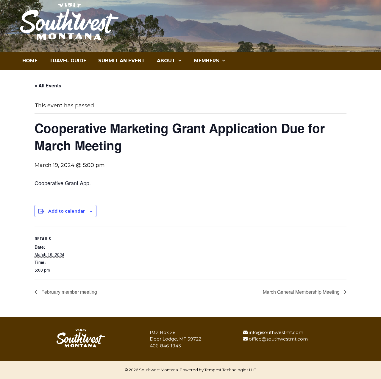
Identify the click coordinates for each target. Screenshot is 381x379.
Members (206, 61)
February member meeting (68, 291)
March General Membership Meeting (302, 291)
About (166, 61)
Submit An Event (121, 61)
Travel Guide (67, 61)
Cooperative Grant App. (63, 183)
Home (30, 61)
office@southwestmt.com (278, 339)
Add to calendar (66, 211)
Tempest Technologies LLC (230, 369)
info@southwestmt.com (276, 332)
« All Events (48, 85)
